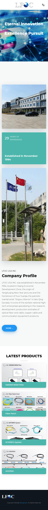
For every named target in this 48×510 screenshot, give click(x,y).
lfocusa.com (23, 503)
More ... (9, 328)
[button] (20, 55)
